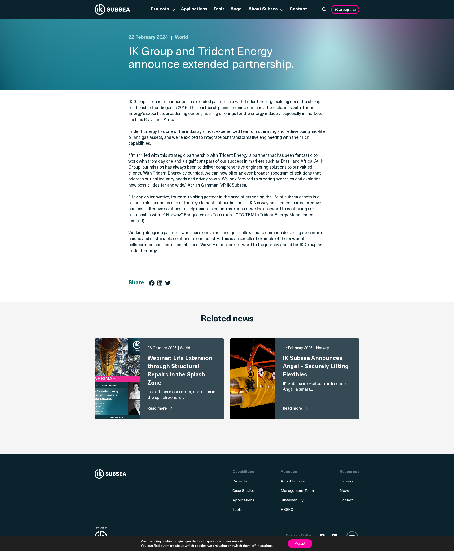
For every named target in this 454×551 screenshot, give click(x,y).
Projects (160, 9)
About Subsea (263, 9)
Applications (194, 9)
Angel (237, 9)
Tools (219, 9)
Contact (298, 9)
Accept (300, 543)
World (181, 37)
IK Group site (345, 10)
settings (266, 546)
